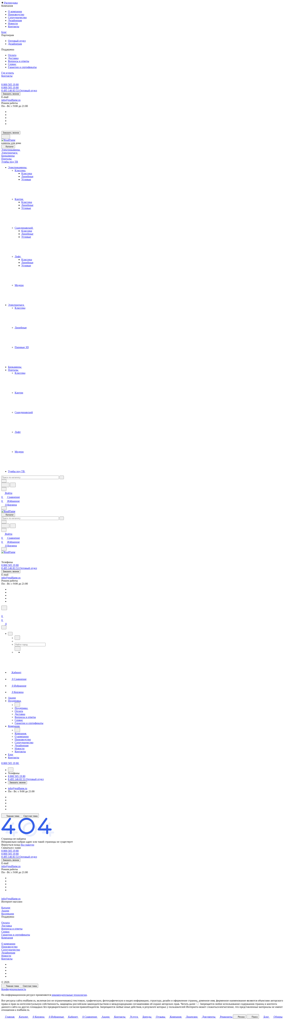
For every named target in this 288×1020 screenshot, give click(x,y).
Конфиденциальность (13, 989)
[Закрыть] (3, 627)
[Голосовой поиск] (5, 485)
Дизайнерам (8, 952)
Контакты (6, 958)
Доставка (6, 925)
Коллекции (7, 913)
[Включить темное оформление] (5, 136)
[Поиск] (4, 608)
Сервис (5, 931)
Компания (7, 937)
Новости (6, 955)
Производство (9, 946)
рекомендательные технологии (69, 994)
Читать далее (188, 1003)
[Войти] (2, 612)
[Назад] (17, 637)
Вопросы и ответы (11, 928)
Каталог (5, 907)
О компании (8, 943)
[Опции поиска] (3, 481)
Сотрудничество (10, 949)
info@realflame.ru (10, 100)
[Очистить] (62, 477)
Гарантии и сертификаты (15, 934)
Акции (5, 910)
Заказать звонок (11, 94)
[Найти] (13, 485)
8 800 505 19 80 (10, 84)
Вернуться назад (10, 844)
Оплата (5, 922)
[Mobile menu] (4, 549)
